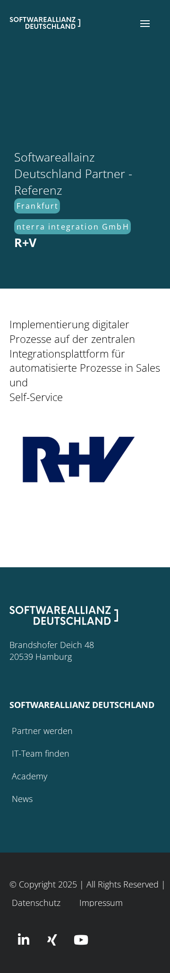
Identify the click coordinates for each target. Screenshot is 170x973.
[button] (145, 23)
